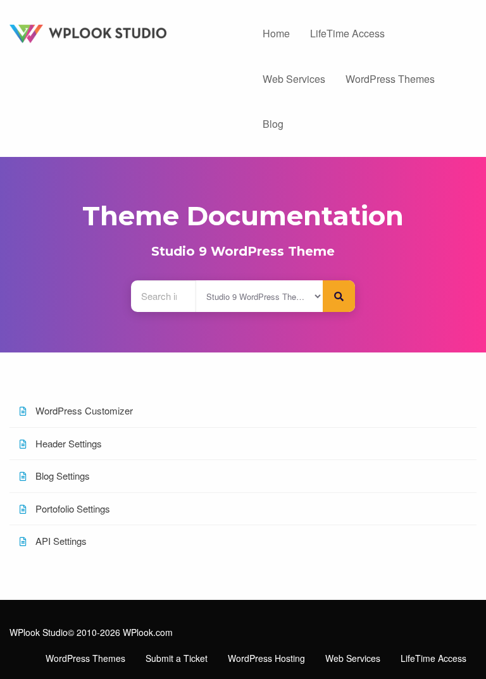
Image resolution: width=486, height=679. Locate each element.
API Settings (60, 540)
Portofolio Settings (71, 508)
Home (276, 33)
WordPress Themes (390, 79)
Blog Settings (61, 475)
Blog (273, 123)
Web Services (294, 79)
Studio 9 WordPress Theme (243, 251)
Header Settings (67, 443)
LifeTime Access (347, 33)
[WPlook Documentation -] (121, 32)
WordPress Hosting (266, 658)
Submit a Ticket (177, 658)
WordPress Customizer (83, 410)
